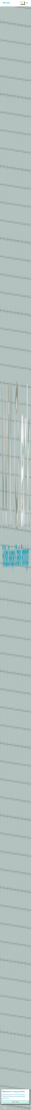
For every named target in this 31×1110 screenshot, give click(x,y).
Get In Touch (15, 1102)
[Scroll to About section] (5, 1107)
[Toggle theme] (22, 2)
